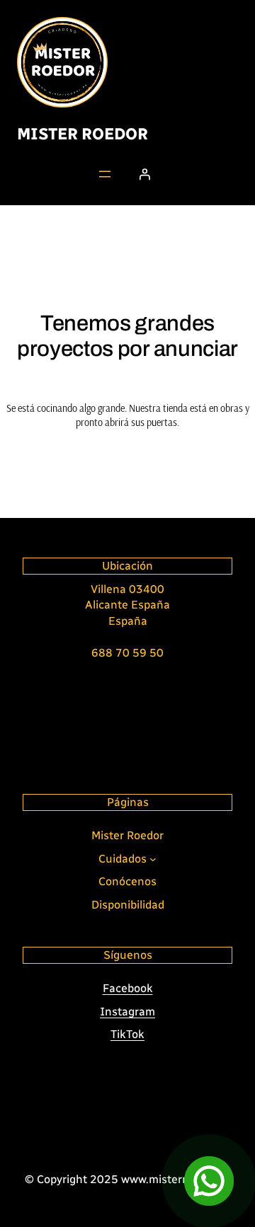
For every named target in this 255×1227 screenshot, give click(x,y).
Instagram (127, 1011)
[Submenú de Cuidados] (153, 859)
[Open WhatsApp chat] (209, 1181)
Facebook (128, 988)
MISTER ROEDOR (82, 134)
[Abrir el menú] (104, 174)
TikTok (127, 1034)
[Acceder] (144, 174)
